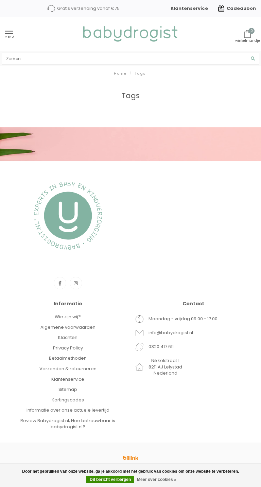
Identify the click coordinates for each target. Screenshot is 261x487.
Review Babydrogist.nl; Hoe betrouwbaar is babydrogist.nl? (67, 423)
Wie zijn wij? (68, 316)
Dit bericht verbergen (110, 479)
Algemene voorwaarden (67, 327)
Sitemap (67, 389)
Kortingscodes (68, 400)
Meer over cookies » (156, 479)
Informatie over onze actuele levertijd (68, 410)
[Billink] (130, 458)
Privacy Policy (68, 348)
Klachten (67, 337)
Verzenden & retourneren (68, 368)
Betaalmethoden (68, 358)
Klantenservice (189, 8)
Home (120, 73)
